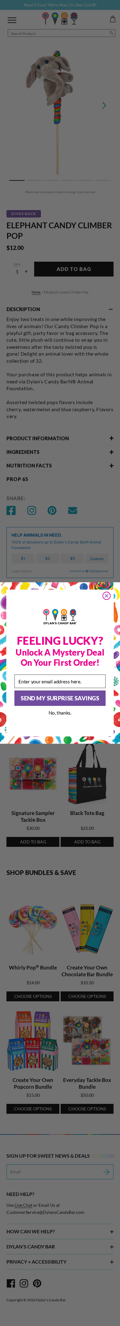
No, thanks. (60, 713)
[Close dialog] (106, 596)
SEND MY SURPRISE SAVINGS (60, 698)
